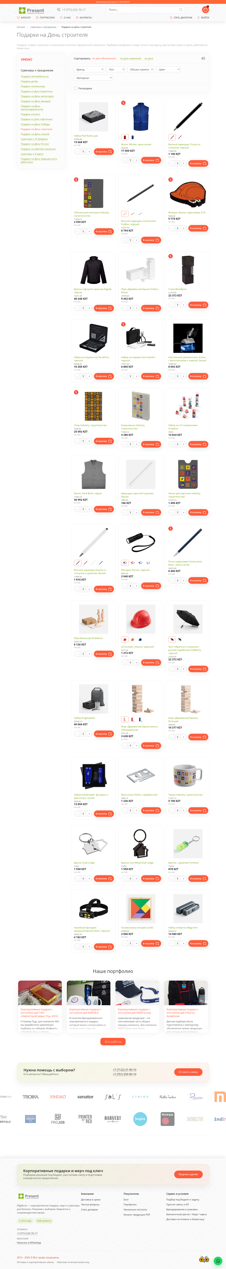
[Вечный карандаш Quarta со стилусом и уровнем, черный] (77, 563)
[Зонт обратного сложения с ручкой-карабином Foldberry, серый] (172, 639)
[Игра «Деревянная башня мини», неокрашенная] (125, 719)
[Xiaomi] (168, 1096)
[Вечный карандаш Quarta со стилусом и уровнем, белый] (93, 563)
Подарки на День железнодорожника (32, 107)
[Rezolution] (140, 1096)
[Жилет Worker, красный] (125, 137)
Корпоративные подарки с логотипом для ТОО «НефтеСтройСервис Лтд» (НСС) (39, 1013)
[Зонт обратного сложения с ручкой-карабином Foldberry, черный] (179, 639)
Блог (126, 1199)
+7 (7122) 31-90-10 (124, 1069)
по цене (148, 58)
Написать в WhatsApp (29, 1242)
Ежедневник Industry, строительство (133, 427)
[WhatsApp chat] (218, 1261)
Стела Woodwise (177, 289)
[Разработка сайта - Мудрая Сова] (204, 1263)
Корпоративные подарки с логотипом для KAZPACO (85, 1011)
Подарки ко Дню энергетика (36, 91)
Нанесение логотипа (135, 1209)
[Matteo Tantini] (113, 1096)
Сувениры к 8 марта (32, 153)
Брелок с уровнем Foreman (183, 862)
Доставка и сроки (91, 1199)
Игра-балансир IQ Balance (88, 638)
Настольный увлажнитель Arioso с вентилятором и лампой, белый (187, 359)
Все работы (113, 1041)
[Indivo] (113, 1119)
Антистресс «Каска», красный (137, 646)
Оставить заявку (188, 1072)
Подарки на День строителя (36, 129)
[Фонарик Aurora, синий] (140, 563)
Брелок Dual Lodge (84, 862)
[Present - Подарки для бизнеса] (32, 10)
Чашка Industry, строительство (185, 794)
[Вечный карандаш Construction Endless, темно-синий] (140, 214)
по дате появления (130, 58)
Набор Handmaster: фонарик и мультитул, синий (91, 796)
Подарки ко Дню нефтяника (36, 119)
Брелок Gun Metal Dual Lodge (137, 862)
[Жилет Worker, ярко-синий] (132, 137)
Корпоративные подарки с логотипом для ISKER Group (134, 1011)
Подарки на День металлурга (37, 96)
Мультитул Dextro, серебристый (139, 794)
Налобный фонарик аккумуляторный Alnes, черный (92, 929)
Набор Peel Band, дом (86, 135)
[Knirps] (58, 1119)
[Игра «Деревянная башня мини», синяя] (140, 719)
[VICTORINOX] (195, 1096)
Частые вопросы (90, 1204)
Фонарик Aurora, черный (135, 569)
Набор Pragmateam (84, 717)
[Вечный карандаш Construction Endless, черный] (132, 214)
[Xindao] (26, 59)
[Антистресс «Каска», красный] (125, 639)
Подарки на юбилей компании (38, 148)
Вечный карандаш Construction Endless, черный (138, 222)
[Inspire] (30, 1119)
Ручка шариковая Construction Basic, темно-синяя (185, 563)
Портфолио (130, 1204)
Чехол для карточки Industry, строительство (184, 495)
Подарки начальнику (33, 86)
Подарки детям (29, 81)
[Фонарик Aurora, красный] (132, 563)
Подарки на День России (35, 143)
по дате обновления (104, 58)
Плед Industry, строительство (90, 425)
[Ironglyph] (85, 1119)
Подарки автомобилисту (35, 76)
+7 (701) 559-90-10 (124, 1074)
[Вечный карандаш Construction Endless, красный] (125, 214)
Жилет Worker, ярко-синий (136, 144)
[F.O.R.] (167, 1119)
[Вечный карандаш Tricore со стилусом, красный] (179, 137)
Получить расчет (188, 1174)
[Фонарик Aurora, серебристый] (148, 563)
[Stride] (85, 1096)
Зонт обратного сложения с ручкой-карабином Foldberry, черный (184, 650)
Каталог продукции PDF (137, 1214)
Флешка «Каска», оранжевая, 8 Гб (187, 212)
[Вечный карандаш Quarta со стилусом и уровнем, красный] (85, 563)
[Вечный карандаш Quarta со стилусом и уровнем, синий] (100, 563)
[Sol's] (58, 1096)
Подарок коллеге (30, 114)
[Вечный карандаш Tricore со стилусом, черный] (172, 137)
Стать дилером (89, 1209)
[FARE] (140, 1119)
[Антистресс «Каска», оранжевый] (132, 639)
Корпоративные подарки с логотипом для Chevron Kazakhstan (183, 1013)
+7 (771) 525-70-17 (73, 10)
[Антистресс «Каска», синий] (140, 639)
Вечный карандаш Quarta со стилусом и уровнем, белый (90, 571)
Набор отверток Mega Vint (182, 927)
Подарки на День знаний (35, 134)
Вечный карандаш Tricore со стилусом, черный (184, 146)
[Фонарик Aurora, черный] (125, 563)
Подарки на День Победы (35, 124)
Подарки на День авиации (36, 101)
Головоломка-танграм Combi (137, 927)
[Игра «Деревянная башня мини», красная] (132, 719)
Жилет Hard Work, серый (88, 493)
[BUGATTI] (195, 1119)
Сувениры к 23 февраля (34, 138)
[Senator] (30, 1096)
